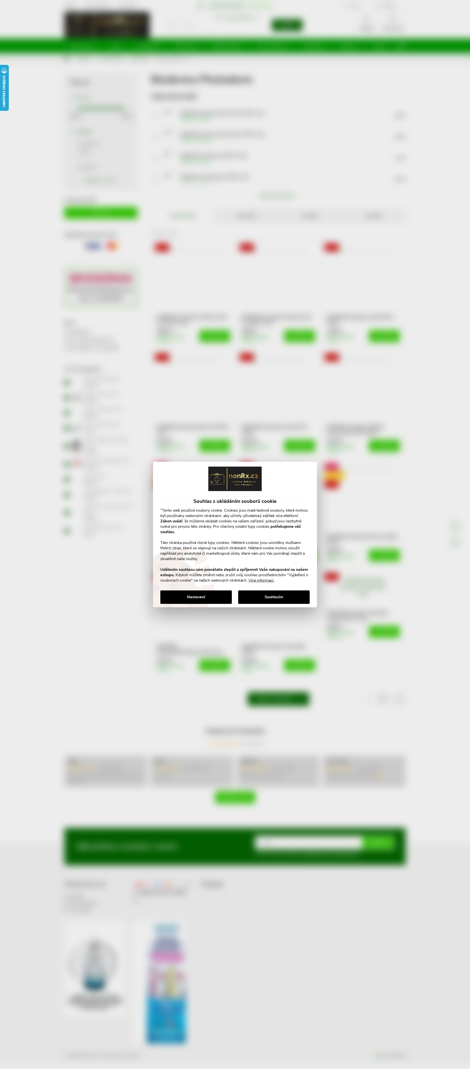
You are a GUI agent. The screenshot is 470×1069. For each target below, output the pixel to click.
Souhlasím (274, 597)
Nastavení (196, 597)
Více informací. (261, 580)
